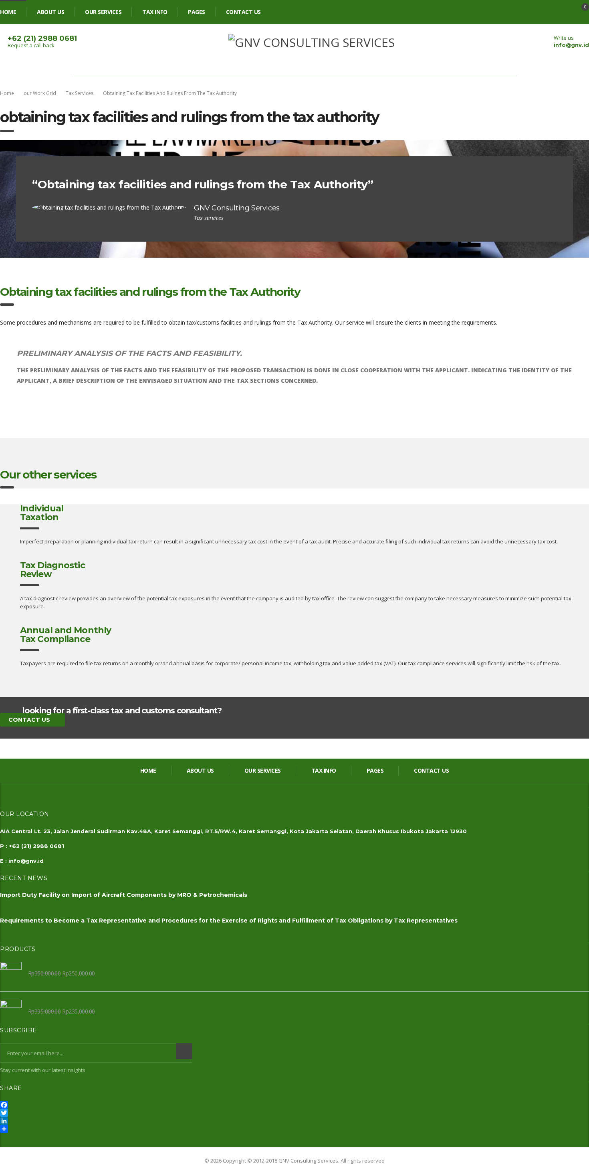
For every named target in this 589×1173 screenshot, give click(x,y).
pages (196, 12)
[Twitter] (294, 1113)
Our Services (103, 12)
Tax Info (154, 12)
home (8, 12)
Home (7, 93)
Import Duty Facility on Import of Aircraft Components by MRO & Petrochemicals (123, 894)
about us (50, 12)
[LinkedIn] (294, 1121)
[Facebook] (294, 1105)
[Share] (294, 1129)
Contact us (243, 12)
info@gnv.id (571, 45)
